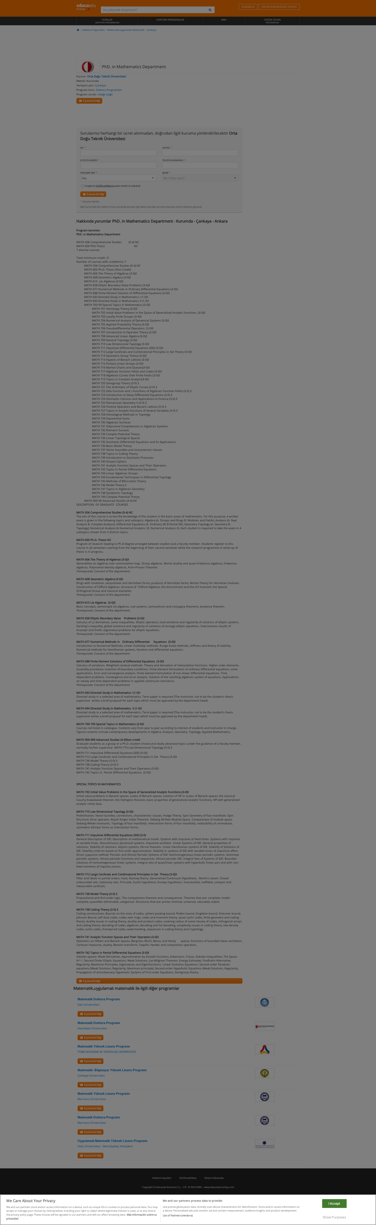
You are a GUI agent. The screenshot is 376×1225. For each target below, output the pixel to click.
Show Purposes (334, 1217)
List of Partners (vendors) (178, 1215)
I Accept (334, 1203)
